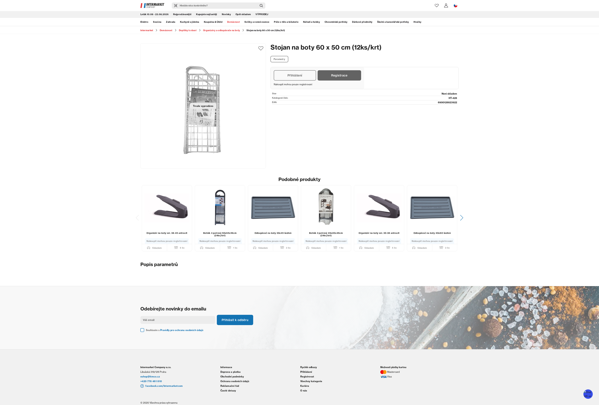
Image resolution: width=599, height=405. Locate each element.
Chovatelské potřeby (336, 22)
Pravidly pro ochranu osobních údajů (181, 334)
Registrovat (307, 380)
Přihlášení (295, 76)
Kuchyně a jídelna (189, 22)
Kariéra (304, 390)
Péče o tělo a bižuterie (286, 22)
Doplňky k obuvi (188, 30)
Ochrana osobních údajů (234, 385)
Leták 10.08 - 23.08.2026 (154, 14)
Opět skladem (243, 14)
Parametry (280, 59)
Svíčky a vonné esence (256, 22)
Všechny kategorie (311, 385)
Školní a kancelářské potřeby (393, 22)
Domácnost (233, 22)
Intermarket (146, 30)
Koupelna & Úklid (213, 22)
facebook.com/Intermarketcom (164, 390)
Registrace (339, 76)
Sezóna (157, 22)
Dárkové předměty (362, 22)
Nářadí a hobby (311, 22)
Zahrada (170, 22)
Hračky (417, 22)
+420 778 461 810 (151, 385)
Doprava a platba (230, 376)
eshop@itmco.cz (150, 380)
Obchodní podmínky (232, 380)
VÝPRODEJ (262, 14)
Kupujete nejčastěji (206, 14)
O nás (303, 394)
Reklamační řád (229, 390)
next (461, 219)
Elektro (144, 22)
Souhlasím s (174, 334)
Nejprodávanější (182, 14)
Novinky (226, 14)
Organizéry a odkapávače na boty (221, 30)
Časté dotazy (228, 394)
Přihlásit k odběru (235, 324)
